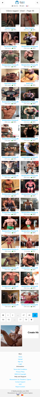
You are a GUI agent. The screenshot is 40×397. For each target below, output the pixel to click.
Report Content (20, 386)
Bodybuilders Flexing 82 (30, 157)
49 (35, 315)
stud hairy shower (10, 83)
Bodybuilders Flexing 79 (10, 194)
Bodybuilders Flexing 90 (30, 65)
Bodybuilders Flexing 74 (10, 231)
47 (24, 315)
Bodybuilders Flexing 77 (30, 194)
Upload (20, 359)
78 (26, 320)
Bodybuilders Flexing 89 (10, 102)
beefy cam (29, 83)
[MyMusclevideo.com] (20, 2)
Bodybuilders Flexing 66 (30, 286)
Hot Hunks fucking (10, 46)
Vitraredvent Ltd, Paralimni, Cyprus (20, 379)
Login (22, 6)
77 (20, 320)
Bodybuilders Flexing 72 (10, 249)
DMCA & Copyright (20, 374)
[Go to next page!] (31, 319)
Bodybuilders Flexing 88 (30, 102)
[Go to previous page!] (3, 315)
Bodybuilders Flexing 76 (10, 212)
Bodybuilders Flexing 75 (30, 212)
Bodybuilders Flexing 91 (10, 65)
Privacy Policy (20, 372)
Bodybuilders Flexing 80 (30, 175)
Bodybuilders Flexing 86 (30, 120)
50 (3, 320)
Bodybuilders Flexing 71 (30, 249)
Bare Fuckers (29, 28)
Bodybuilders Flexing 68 (30, 268)
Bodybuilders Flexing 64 (30, 304)
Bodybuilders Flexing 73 (30, 231)
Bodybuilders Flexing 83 (10, 157)
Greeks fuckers (10, 28)
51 (9, 320)
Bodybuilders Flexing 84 (30, 139)
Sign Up (15, 6)
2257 (20, 384)
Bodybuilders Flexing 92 (30, 46)
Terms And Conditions (20, 369)
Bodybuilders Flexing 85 (10, 139)
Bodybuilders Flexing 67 (10, 286)
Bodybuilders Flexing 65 (10, 304)
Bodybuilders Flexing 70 (10, 268)
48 (29, 315)
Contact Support (20, 382)
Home (20, 357)
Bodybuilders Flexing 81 (10, 175)
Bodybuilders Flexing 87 (10, 120)
